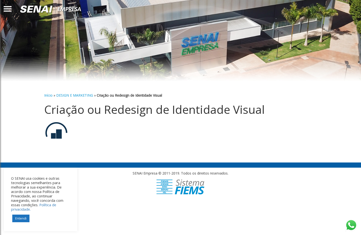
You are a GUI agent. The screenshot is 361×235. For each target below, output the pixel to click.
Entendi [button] (21, 218)
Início (48, 95)
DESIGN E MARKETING (74, 95)
